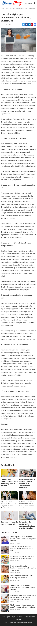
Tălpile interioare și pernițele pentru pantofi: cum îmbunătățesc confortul (27, 484)
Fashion (8, 8)
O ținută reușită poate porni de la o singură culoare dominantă (8, 505)
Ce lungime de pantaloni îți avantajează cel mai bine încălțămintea (27, 525)
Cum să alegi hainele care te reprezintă (9, 523)
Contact (18, 619)
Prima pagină (6, 617)
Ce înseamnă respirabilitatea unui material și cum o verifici (9, 483)
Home (2, 8)
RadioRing (13, 622)
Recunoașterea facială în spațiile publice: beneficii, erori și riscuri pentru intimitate (23, 539)
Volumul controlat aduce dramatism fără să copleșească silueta (27, 505)
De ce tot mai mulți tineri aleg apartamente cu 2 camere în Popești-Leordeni (22, 587)
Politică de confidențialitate (27, 617)
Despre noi (14, 617)
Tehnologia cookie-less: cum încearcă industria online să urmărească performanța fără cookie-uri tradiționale (23, 597)
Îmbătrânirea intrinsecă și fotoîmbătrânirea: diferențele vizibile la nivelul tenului (23, 568)
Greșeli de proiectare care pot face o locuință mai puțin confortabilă (22, 557)
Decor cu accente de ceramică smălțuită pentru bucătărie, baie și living (21, 548)
